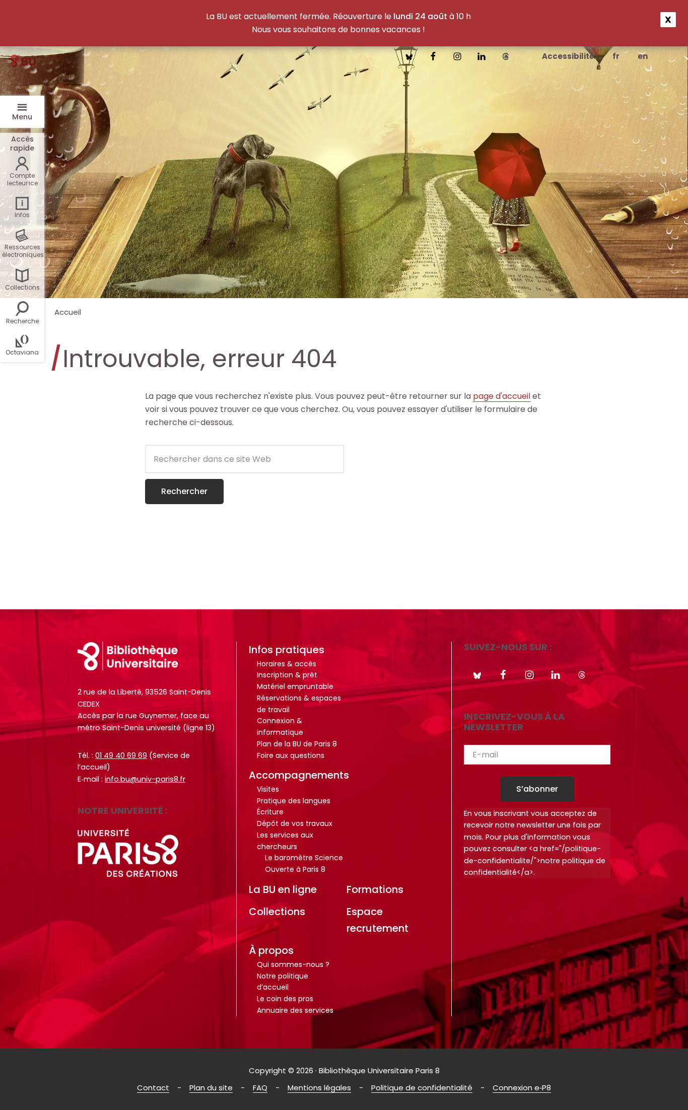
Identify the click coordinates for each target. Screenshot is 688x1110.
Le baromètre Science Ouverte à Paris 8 (304, 863)
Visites (268, 789)
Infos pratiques (286, 650)
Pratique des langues (293, 801)
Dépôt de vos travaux (294, 823)
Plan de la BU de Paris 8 (297, 744)
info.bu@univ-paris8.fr (145, 779)
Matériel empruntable (295, 686)
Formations (375, 889)
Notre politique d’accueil (282, 982)
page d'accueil (501, 396)
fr (616, 56)
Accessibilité (568, 56)
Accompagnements (299, 775)
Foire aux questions (290, 755)
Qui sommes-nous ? (293, 964)
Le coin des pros (285, 999)
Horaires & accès (286, 664)
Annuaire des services (295, 1010)
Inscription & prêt (287, 675)
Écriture (270, 812)
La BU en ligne (283, 889)
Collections (277, 912)
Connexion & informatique (280, 726)
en (643, 56)
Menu (22, 117)
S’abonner (537, 789)
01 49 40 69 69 (121, 755)
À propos (271, 950)
